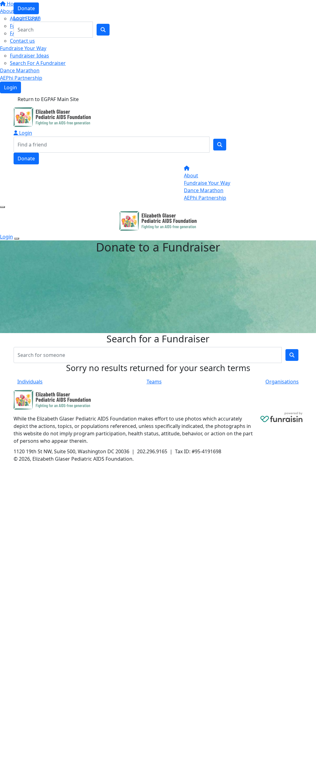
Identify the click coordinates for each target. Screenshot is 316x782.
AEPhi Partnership (21, 77)
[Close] (16, 238)
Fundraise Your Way (23, 48)
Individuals (30, 381)
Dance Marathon (20, 70)
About (191, 175)
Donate (26, 8)
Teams (154, 381)
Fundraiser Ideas (29, 55)
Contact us (22, 40)
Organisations (282, 381)
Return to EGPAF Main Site (48, 99)
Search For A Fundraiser (38, 63)
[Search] (219, 144)
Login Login (27, 18)
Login (10, 87)
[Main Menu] (2, 207)
